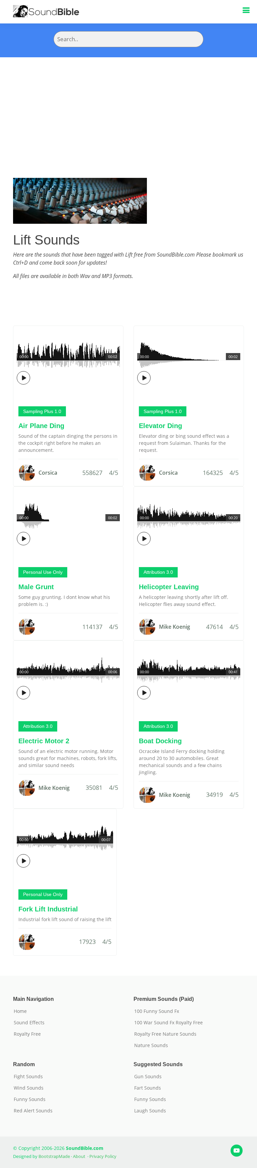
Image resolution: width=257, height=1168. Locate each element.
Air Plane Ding (41, 425)
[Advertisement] (128, 107)
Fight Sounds (28, 1076)
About (79, 1156)
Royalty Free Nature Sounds (165, 1034)
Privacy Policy (102, 1156)
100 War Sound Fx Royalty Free (168, 1022)
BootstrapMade (54, 1156)
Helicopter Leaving (169, 587)
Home (20, 1011)
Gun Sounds (148, 1076)
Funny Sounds (30, 1099)
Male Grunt (36, 587)
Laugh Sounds (150, 1110)
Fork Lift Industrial (48, 909)
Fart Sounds (147, 1088)
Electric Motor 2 (43, 741)
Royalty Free (27, 1034)
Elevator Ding (160, 425)
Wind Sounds (29, 1088)
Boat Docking (160, 741)
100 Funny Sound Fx (156, 1011)
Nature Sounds (151, 1045)
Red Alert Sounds (33, 1110)
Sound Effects (29, 1022)
